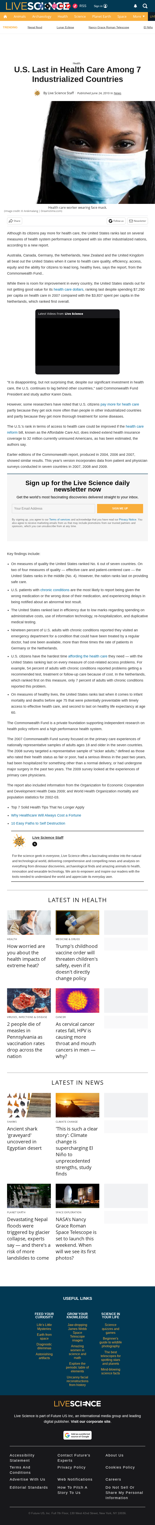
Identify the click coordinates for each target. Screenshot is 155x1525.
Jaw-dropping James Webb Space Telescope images (77, 1332)
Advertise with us (27, 1479)
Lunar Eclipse (65, 27)
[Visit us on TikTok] (75, 6)
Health (63, 16)
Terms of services (60, 519)
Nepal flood (35, 27)
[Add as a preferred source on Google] (77, 1435)
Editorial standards (29, 1487)
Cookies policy (120, 1467)
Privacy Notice (127, 519)
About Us (115, 1455)
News (117, 93)
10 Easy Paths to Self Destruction (38, 823)
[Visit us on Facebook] (40, 6)
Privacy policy (72, 1467)
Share (17, 221)
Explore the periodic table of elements (77, 1367)
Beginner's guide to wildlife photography (110, 1342)
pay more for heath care (120, 404)
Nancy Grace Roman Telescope (109, 27)
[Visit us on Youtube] (61, 6)
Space (122, 16)
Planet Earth (101, 16)
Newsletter (140, 221)
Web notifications (75, 1479)
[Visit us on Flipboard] (68, 6)
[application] (77, 342)
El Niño (148, 27)
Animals (20, 16)
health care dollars (68, 289)
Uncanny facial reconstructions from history (77, 1381)
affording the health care (87, 656)
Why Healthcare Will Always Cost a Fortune (46, 815)
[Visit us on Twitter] (47, 6)
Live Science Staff (61, 93)
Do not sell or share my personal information (124, 1492)
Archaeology (41, 16)
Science (80, 16)
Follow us (118, 221)
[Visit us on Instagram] (54, 6)
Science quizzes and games (110, 1328)
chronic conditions (54, 590)
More (137, 16)
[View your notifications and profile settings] (135, 6)
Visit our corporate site (90, 1422)
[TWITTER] (35, 844)
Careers (113, 1479)
